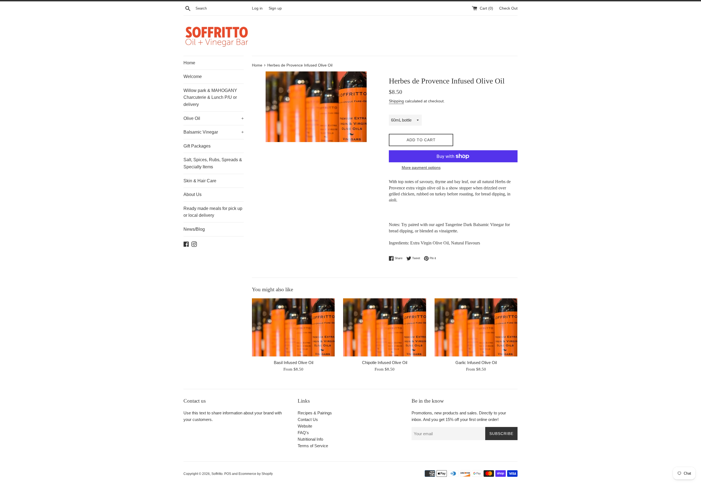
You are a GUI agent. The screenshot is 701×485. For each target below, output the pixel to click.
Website (305, 426)
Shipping (396, 101)
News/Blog (194, 229)
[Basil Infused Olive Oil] (293, 327)
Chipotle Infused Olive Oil (384, 362)
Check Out (508, 8)
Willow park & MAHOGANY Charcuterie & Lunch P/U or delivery (210, 97)
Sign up (275, 8)
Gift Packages (197, 146)
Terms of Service (313, 445)
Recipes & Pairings (315, 413)
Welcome (192, 76)
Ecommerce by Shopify (256, 474)
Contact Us (308, 419)
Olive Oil (213, 118)
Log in (257, 8)
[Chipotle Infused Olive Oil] (384, 327)
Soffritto (217, 474)
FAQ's (303, 432)
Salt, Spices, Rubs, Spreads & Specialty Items (212, 163)
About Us (192, 194)
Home (189, 62)
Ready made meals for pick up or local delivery (212, 212)
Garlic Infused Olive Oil (476, 362)
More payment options (421, 167)
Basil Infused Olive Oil (293, 362)
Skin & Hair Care (199, 180)
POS (227, 474)
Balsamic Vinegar (213, 132)
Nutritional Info (310, 439)
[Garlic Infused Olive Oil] (476, 327)
